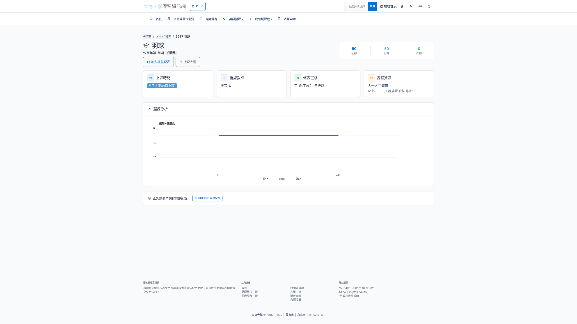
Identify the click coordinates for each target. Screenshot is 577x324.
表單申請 (295, 292)
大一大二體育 (163, 36)
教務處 (301, 315)
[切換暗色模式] (429, 6)
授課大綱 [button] (189, 62)
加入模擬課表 (160, 62)
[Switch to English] (411, 6)
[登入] (402, 6)
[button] (233, 18)
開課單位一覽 (249, 292)
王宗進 (226, 85)
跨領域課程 (297, 288)
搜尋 (372, 6)
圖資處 (290, 315)
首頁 (148, 36)
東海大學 (257, 315)
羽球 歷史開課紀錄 (209, 198)
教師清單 (295, 300)
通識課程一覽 (249, 296)
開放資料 (295, 296)
